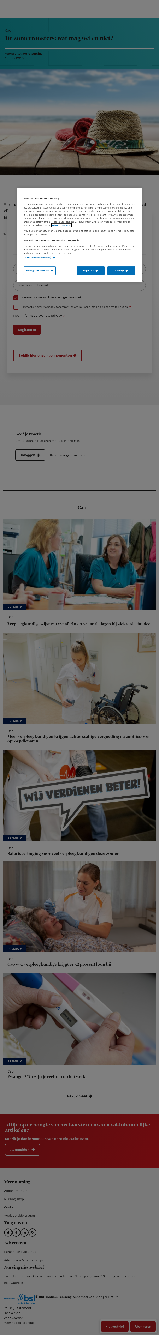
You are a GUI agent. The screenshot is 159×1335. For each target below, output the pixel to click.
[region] (79, 235)
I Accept (119, 270)
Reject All (88, 270)
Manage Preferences (38, 270)
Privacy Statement (61, 225)
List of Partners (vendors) (38, 257)
